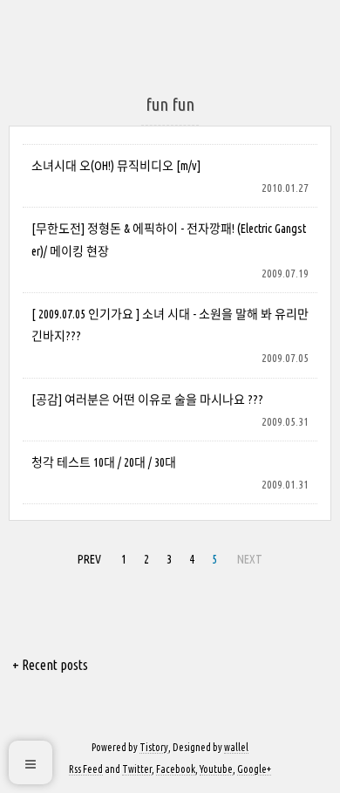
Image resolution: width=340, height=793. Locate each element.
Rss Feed (86, 769)
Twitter (137, 769)
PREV (87, 556)
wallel (236, 747)
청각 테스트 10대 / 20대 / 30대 (103, 462)
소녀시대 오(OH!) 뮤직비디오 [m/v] (116, 166)
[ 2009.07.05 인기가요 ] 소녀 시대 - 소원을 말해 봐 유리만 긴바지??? (170, 325)
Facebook (175, 769)
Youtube (216, 769)
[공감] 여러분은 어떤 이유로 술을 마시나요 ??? (147, 400)
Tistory (153, 747)
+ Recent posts (50, 665)
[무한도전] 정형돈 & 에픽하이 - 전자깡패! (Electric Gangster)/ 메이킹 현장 (168, 239)
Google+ (254, 769)
